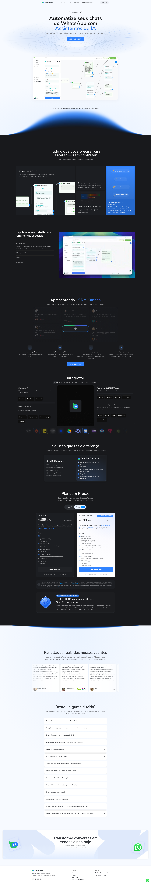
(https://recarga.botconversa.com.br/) (69, 583)
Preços (74, 875)
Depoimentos (75, 877)
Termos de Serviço (100, 875)
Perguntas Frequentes (78, 879)
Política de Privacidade (101, 873)
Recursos (74, 873)
